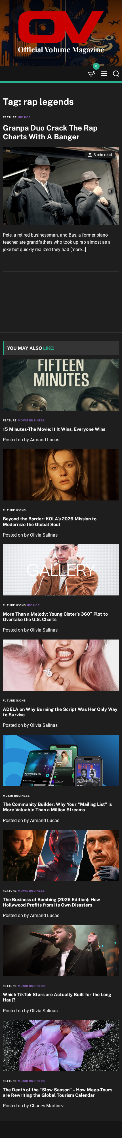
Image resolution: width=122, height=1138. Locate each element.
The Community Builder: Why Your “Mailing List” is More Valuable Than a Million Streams (57, 807)
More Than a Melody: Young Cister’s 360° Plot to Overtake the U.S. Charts (55, 616)
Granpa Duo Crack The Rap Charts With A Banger (50, 132)
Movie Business (31, 420)
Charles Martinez (47, 1105)
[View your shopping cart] (91, 73)
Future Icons (14, 510)
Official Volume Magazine (61, 49)
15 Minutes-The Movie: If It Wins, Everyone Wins (54, 429)
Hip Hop (24, 117)
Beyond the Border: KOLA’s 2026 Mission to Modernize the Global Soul (49, 521)
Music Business (16, 795)
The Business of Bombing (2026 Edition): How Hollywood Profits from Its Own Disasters (51, 902)
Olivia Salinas (44, 535)
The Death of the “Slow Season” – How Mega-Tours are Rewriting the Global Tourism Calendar (57, 1092)
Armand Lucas (44, 439)
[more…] (78, 249)
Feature (10, 117)
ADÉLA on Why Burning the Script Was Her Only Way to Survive (60, 712)
